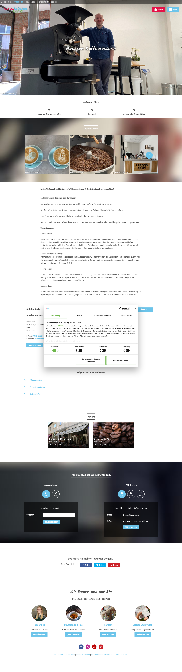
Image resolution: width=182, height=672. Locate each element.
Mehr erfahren (108, 634)
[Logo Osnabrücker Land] (15, 10)
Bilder (109, 515)
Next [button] (149, 155)
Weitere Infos (35, 394)
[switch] (79, 350)
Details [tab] (79, 316)
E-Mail (109, 521)
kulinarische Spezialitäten (57, 445)
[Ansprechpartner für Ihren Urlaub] (108, 613)
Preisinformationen (37, 387)
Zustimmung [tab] (55, 316)
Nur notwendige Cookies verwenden (91, 360)
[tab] (46, 494)
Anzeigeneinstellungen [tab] (102, 316)
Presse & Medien (83, 654)
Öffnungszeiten (36, 380)
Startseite (18, 2)
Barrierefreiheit (122, 654)
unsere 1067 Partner (60, 326)
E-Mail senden (39, 634)
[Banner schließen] (135, 308)
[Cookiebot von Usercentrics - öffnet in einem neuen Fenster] (121, 308)
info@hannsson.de (40, 336)
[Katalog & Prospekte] (74, 613)
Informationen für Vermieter (102, 654)
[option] (46, 155)
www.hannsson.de (42, 339)
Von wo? (30, 515)
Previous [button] (32, 155)
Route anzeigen (51, 522)
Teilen (87, 565)
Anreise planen (35, 345)
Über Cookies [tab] (126, 316)
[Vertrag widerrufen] (143, 613)
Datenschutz (70, 654)
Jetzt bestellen (74, 634)
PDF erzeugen (131, 527)
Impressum (58, 654)
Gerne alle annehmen (121, 360)
